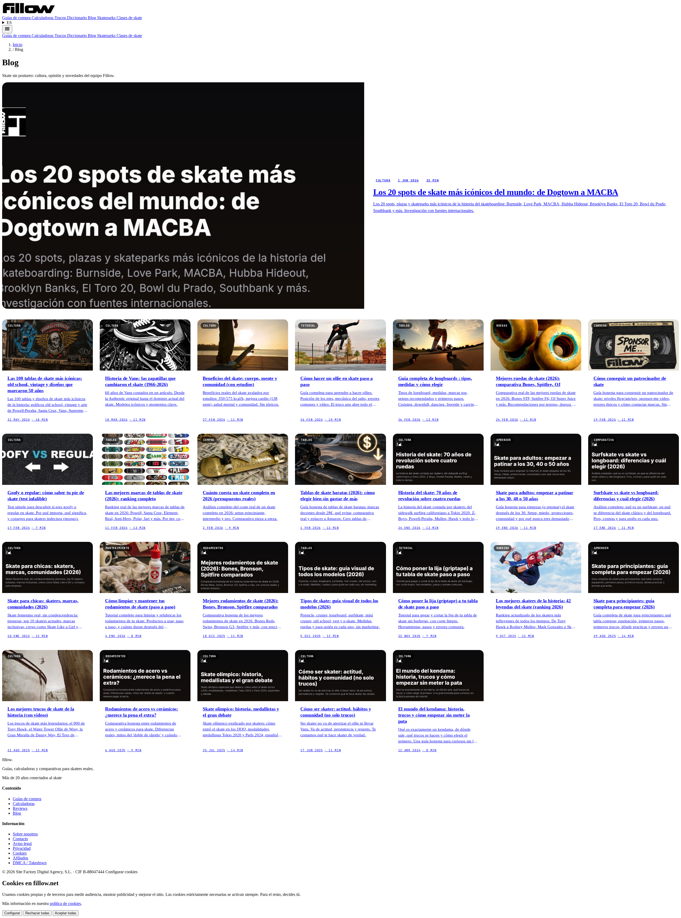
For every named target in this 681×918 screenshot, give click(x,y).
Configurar (12, 913)
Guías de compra (17, 17)
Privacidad (22, 848)
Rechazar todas (37, 913)
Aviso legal (22, 843)
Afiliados (20, 858)
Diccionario (77, 17)
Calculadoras (43, 17)
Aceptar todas (65, 913)
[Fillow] (28, 13)
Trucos (61, 17)
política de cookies (65, 903)
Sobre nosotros (25, 834)
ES (9, 22)
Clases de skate (129, 17)
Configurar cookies (121, 872)
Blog (92, 17)
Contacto (20, 838)
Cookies (20, 853)
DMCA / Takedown (30, 862)
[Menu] (7, 29)
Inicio (17, 44)
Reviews (20, 808)
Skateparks (107, 17)
